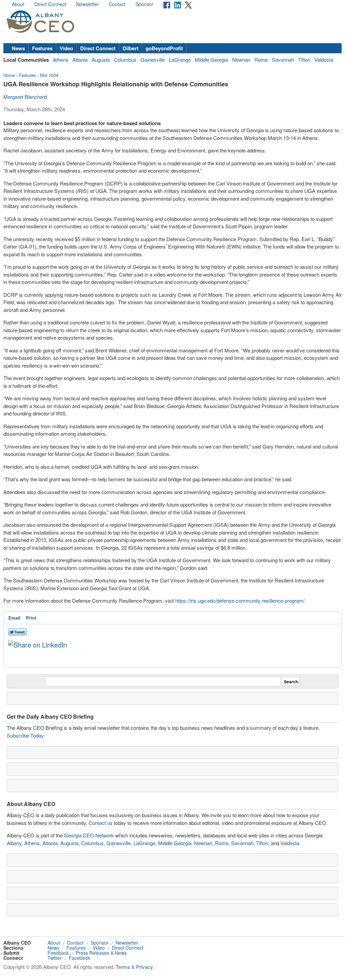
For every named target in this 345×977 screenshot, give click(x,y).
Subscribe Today (25, 735)
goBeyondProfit (164, 48)
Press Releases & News (101, 952)
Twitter (55, 957)
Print (31, 617)
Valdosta (323, 59)
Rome (261, 59)
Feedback (58, 952)
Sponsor (144, 4)
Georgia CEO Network (89, 835)
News (18, 48)
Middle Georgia (211, 59)
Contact (117, 4)
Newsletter (87, 4)
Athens (60, 59)
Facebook (79, 957)
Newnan (241, 59)
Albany (14, 842)
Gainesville (152, 59)
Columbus (125, 59)
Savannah (283, 59)
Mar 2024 (49, 75)
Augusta (101, 59)
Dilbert (130, 48)
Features (42, 48)
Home (9, 75)
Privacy (144, 966)
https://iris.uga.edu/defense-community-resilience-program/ (240, 600)
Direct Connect (50, 4)
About (18, 4)
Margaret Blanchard (25, 96)
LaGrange (180, 59)
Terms (123, 966)
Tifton (304, 59)
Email (14, 617)
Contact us (101, 822)
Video (66, 48)
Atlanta (80, 59)
